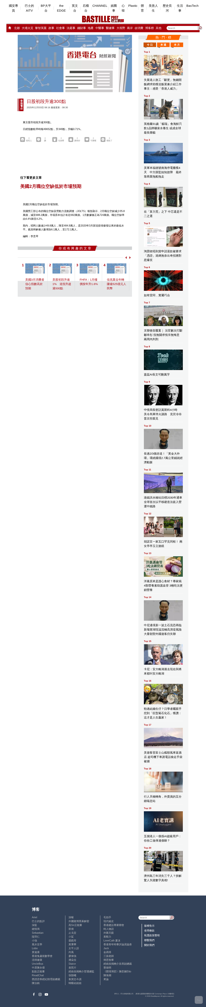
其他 (158, 28)
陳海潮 (107, 975)
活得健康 (37, 960)
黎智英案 (41, 28)
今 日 (150, 44)
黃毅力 (107, 936)
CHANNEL (99, 5)
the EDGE (61, 8)
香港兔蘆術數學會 (42, 956)
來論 (106, 979)
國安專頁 (13, 8)
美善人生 (153, 8)
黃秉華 (72, 944)
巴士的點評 (38, 921)
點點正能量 (38, 971)
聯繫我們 (149, 940)
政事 (51, 28)
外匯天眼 (108, 932)
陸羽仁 (36, 936)
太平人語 (74, 948)
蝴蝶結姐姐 (75, 983)
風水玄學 (37, 944)
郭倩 (71, 929)
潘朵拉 (72, 960)
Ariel (34, 917)
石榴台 (86, 8)
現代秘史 (108, 921)
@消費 (139, 28)
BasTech (192, 5)
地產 (91, 28)
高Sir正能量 (75, 925)
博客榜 (149, 28)
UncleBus (37, 963)
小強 (34, 940)
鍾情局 (36, 929)
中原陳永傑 (38, 967)
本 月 (177, 44)
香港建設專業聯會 (113, 925)
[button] (125, 257)
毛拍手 (107, 917)
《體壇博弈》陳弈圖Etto (117, 971)
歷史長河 (167, 8)
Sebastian (37, 932)
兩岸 (130, 28)
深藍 (34, 925)
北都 (17, 28)
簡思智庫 (108, 960)
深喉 (71, 917)
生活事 (180, 8)
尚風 (71, 952)
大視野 (121, 28)
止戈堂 (72, 932)
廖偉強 (72, 956)
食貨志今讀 (75, 979)
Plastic (132, 5)
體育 (142, 8)
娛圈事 (114, 8)
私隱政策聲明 (152, 935)
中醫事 (99, 28)
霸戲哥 (72, 940)
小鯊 (71, 936)
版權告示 (149, 925)
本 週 (163, 44)
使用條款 (149, 930)
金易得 (107, 952)
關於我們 (149, 945)
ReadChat (38, 975)
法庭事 (71, 28)
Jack (106, 948)
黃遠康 (36, 952)
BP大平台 (46, 8)
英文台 (75, 8)
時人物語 (108, 929)
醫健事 (110, 28)
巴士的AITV (29, 8)
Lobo (35, 948)
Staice (72, 963)
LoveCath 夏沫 (111, 940)
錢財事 (81, 28)
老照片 (72, 967)
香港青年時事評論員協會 (117, 944)
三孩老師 (108, 956)
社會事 (60, 28)
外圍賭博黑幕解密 (79, 921)
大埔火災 (27, 28)
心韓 (123, 8)
